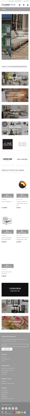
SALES (15, 45)
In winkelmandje (7, 195)
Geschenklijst (5, 392)
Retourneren (5, 372)
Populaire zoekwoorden (8, 383)
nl (24, 1)
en (27, 1)
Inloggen (11, 1)
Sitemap (4, 381)
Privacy (3, 361)
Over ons (4, 354)
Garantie (4, 374)
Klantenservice (6, 365)
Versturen (7, 349)
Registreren (18, 1)
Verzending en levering (8, 370)
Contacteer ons (6, 359)
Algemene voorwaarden (8, 368)
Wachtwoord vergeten (8, 398)
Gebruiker (4, 388)
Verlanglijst (4, 390)
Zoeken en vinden (6, 378)
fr (26, 1)
